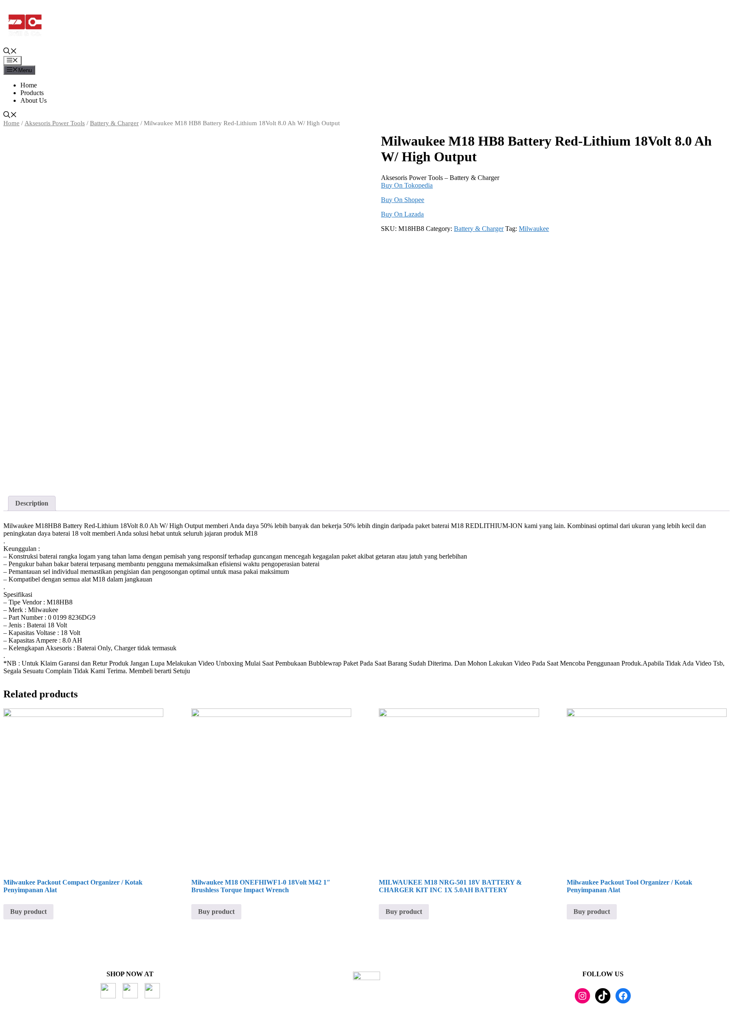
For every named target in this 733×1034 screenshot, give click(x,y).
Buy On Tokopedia (407, 185)
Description (31, 503)
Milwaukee (534, 228)
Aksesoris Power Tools (55, 123)
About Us (33, 100)
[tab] (32, 503)
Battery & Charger (114, 123)
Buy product (28, 911)
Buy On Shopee (402, 199)
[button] (10, 52)
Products (32, 92)
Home (28, 85)
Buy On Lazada (402, 214)
